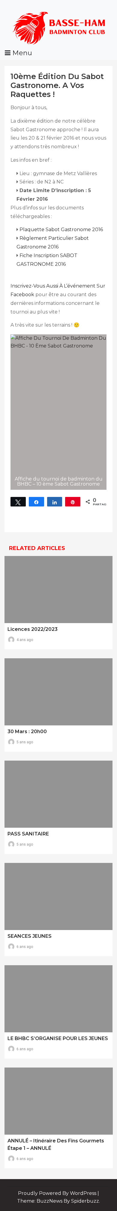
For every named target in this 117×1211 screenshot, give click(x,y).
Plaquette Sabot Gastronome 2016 (61, 229)
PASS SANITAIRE (28, 834)
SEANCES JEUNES (30, 936)
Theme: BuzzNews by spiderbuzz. (58, 1201)
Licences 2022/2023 (33, 629)
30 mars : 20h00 (27, 731)
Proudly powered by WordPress (58, 1193)
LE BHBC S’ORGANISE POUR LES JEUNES (58, 1038)
